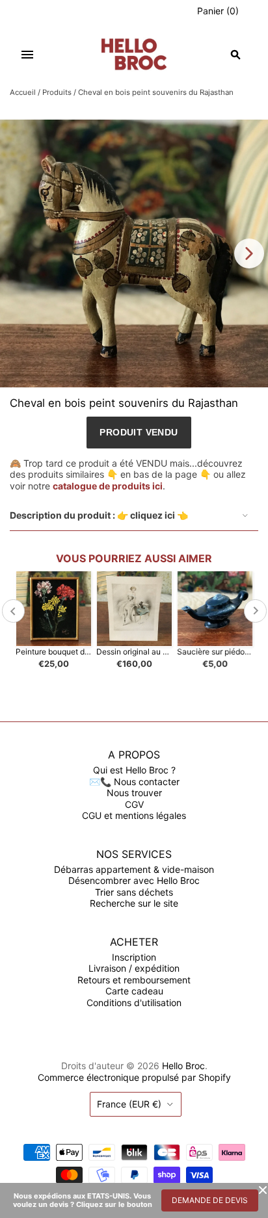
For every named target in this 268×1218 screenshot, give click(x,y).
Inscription (134, 957)
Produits (57, 92)
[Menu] (27, 54)
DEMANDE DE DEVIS (210, 1200)
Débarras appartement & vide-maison (134, 869)
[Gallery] (134, 253)
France (129, 1103)
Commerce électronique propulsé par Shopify (134, 1077)
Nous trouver (134, 792)
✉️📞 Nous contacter (134, 781)
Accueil (23, 92)
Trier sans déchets (134, 892)
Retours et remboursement (134, 979)
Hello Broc (183, 1065)
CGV (134, 804)
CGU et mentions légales (134, 815)
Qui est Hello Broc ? (134, 769)
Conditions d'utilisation (134, 1002)
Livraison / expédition (134, 968)
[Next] (249, 253)
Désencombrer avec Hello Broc (134, 880)
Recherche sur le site (134, 903)
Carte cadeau (134, 990)
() (218, 10)
